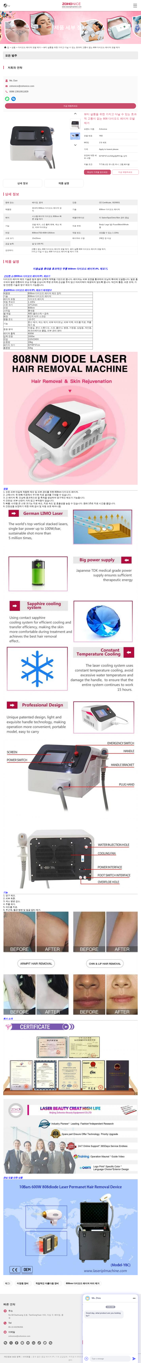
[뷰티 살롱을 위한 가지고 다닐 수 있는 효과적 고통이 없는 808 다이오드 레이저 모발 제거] (31, 140)
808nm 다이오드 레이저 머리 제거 (82, 1283)
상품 (13, 47)
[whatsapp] (7, 98)
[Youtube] (28, 1344)
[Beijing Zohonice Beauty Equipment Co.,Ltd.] (71, 5)
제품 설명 (64, 183)
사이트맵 (26, 1357)
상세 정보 (22, 183)
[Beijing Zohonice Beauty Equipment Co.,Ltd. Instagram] (22, 1344)
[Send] (134, 1359)
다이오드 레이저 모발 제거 (29, 47)
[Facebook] (17, 1344)
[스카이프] (13, 98)
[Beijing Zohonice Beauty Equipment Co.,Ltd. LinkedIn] (34, 1344)
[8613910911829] (45, 1344)
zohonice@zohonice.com (21, 86)
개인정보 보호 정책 (12, 1357)
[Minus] (134, 1298)
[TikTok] (39, 1344)
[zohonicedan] (50, 1344)
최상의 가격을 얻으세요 (97, 172)
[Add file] (86, 1359)
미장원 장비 (23, 1283)
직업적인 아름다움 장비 (47, 1283)
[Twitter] (11, 1344)
